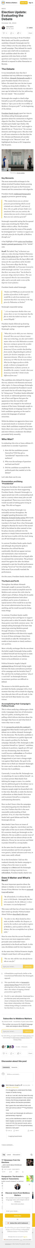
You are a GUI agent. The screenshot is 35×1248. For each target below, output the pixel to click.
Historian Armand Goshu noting (13, 518)
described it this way (20, 914)
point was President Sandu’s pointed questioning (17, 242)
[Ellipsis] (32, 1085)
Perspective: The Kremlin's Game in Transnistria (13, 1178)
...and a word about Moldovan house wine (12, 1166)
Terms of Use (27, 1036)
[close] (29, 1184)
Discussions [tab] (16, 1155)
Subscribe (24, 3)
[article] (17, 1166)
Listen (31, 28)
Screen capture (21, 173)
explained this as (8, 666)
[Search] (31, 1155)
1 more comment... (8, 1145)
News (4, 8)
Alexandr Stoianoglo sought (20, 78)
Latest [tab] (9, 1155)
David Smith (9, 26)
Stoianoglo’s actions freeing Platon (16, 983)
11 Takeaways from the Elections (11, 1161)
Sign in (31, 3)
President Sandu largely (10, 113)
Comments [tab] (6, 1067)
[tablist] (10, 1067)
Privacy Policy (24, 1231)
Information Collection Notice (21, 1037)
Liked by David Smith (13, 1087)
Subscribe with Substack (19, 1223)
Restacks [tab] (14, 1067)
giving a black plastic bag (10, 256)
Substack (8, 1244)
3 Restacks (24, 1047)
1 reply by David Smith (15, 1136)
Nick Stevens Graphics (13, 1085)
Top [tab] (4, 1155)
